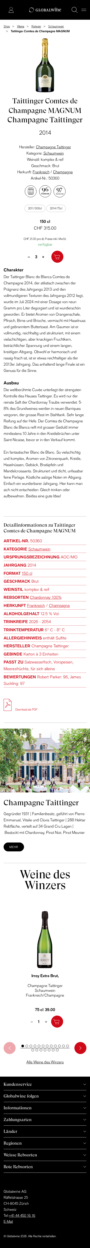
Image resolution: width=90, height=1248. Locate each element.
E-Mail (8, 1221)
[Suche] (74, 10)
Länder (10, 1131)
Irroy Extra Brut (45, 975)
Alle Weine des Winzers (45, 1062)
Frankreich (41, 171)
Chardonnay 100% (45, 597)
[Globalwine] (45, 9)
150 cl (27, 573)
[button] (22, 1046)
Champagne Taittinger (53, 146)
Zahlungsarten (18, 1119)
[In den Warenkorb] (57, 257)
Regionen (13, 1143)
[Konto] (11, 9)
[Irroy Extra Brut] (45, 939)
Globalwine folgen (21, 1095)
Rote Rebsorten (18, 1166)
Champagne (63, 171)
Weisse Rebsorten (20, 1154)
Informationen (18, 1107)
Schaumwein (53, 153)
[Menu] (84, 10)
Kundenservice (18, 1084)
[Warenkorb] (4, 10)
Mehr (13, 847)
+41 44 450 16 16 (22, 1215)
